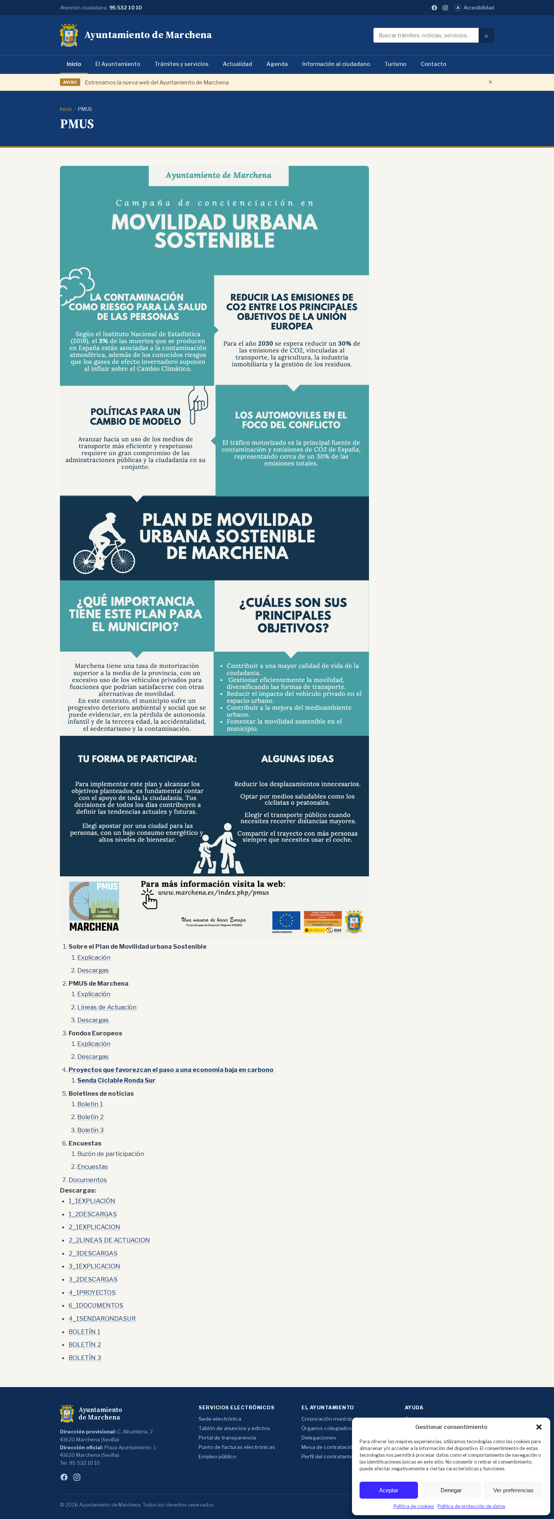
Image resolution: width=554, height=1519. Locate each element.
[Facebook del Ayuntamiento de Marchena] (434, 8)
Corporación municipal (329, 1419)
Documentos (88, 1180)
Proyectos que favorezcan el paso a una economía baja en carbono (171, 1069)
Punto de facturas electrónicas (237, 1447)
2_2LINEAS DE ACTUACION (109, 1240)
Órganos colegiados (326, 1428)
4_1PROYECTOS (92, 1292)
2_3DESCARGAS (93, 1253)
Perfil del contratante (327, 1456)
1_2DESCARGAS (93, 1214)
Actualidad (237, 64)
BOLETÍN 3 (85, 1357)
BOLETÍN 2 (85, 1344)
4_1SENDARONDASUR (102, 1318)
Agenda (277, 64)
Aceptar (388, 1490)
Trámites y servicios (181, 64)
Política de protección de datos (471, 1506)
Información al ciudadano (336, 64)
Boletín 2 (90, 1117)
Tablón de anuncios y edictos (234, 1428)
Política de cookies (413, 1506)
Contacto (433, 64)
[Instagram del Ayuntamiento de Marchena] (445, 8)
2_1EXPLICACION (94, 1227)
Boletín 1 (90, 1104)
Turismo (395, 64)
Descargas (93, 970)
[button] (539, 1427)
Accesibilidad (475, 8)
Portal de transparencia (227, 1438)
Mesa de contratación (328, 1447)
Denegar (451, 1490)
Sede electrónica (220, 1419)
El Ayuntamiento (117, 64)
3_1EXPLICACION (94, 1266)
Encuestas (92, 1166)
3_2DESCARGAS (93, 1279)
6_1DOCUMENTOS (96, 1305)
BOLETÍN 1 (84, 1331)
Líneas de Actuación (106, 1007)
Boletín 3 (90, 1130)
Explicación (93, 957)
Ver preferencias (513, 1490)
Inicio (74, 64)
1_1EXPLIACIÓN (92, 1201)
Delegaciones (318, 1438)
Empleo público (217, 1456)
